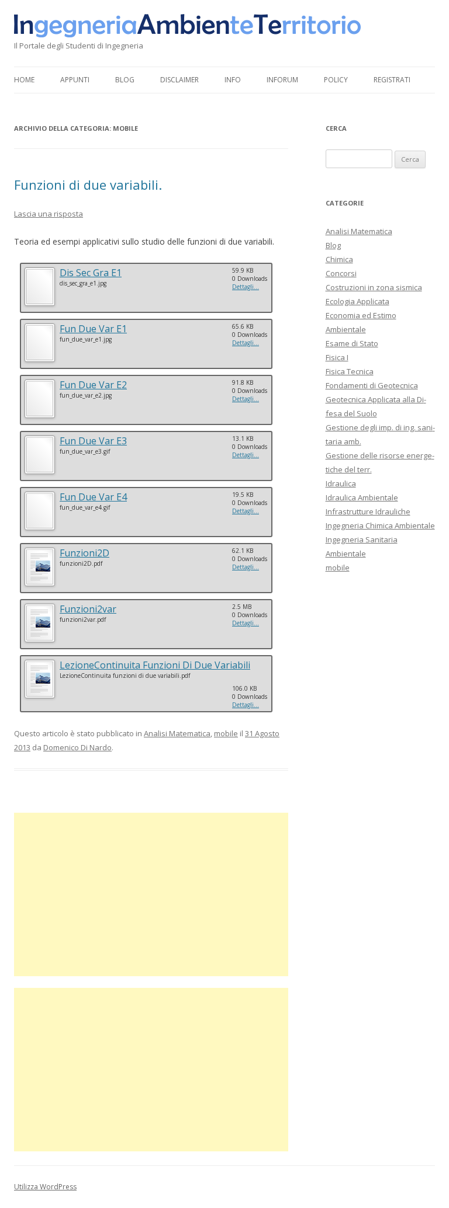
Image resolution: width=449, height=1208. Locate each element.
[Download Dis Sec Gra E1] (39, 303)
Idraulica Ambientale (362, 497)
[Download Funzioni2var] (39, 640)
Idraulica (341, 483)
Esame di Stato (352, 343)
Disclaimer (179, 80)
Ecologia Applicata (357, 301)
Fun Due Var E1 (93, 328)
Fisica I (337, 357)
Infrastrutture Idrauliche (368, 511)
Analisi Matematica (177, 733)
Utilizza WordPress (45, 1187)
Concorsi (341, 273)
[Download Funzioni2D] (39, 584)
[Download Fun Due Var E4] (39, 528)
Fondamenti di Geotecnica (372, 385)
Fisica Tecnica (350, 371)
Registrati (392, 80)
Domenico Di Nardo (77, 747)
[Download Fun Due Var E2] (39, 416)
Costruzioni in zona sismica (374, 287)
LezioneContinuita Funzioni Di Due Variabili (155, 665)
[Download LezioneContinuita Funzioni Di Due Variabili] (39, 696)
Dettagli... (245, 287)
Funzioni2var (88, 609)
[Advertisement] (151, 894)
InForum (282, 80)
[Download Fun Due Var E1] (39, 359)
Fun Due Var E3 (93, 440)
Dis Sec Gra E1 (91, 272)
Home (24, 80)
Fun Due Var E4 (93, 496)
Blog (124, 80)
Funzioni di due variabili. (88, 184)
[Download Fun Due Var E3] (39, 472)
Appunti (74, 80)
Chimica (339, 259)
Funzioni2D (84, 552)
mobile (226, 733)
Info (232, 80)
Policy (336, 80)
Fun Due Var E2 (93, 384)
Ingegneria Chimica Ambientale (380, 525)
